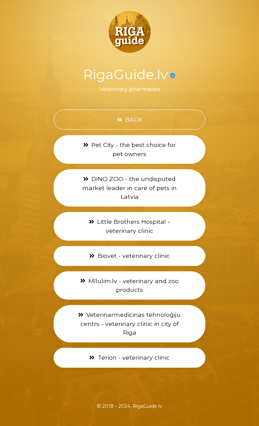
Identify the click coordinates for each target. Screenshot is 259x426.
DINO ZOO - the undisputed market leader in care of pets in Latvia (129, 187)
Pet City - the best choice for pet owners (133, 149)
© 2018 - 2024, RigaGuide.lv (129, 406)
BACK (132, 119)
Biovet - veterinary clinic (133, 255)
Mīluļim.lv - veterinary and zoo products (133, 285)
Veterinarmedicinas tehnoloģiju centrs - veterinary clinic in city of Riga (131, 323)
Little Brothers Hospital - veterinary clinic (132, 226)
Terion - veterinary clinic (133, 357)
